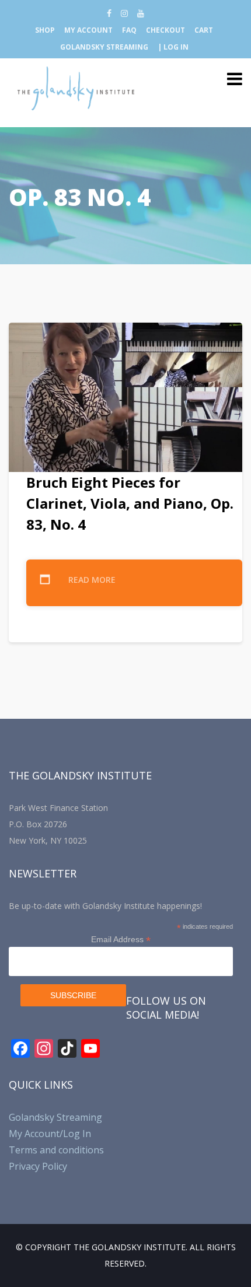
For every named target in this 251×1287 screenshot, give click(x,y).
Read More (92, 579)
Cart (203, 30)
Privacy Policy (38, 1166)
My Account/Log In (50, 1133)
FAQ (129, 30)
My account (88, 30)
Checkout (165, 30)
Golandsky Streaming (104, 47)
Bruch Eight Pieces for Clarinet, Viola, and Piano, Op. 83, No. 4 (129, 503)
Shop (45, 30)
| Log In (173, 47)
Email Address (121, 939)
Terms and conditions (56, 1149)
